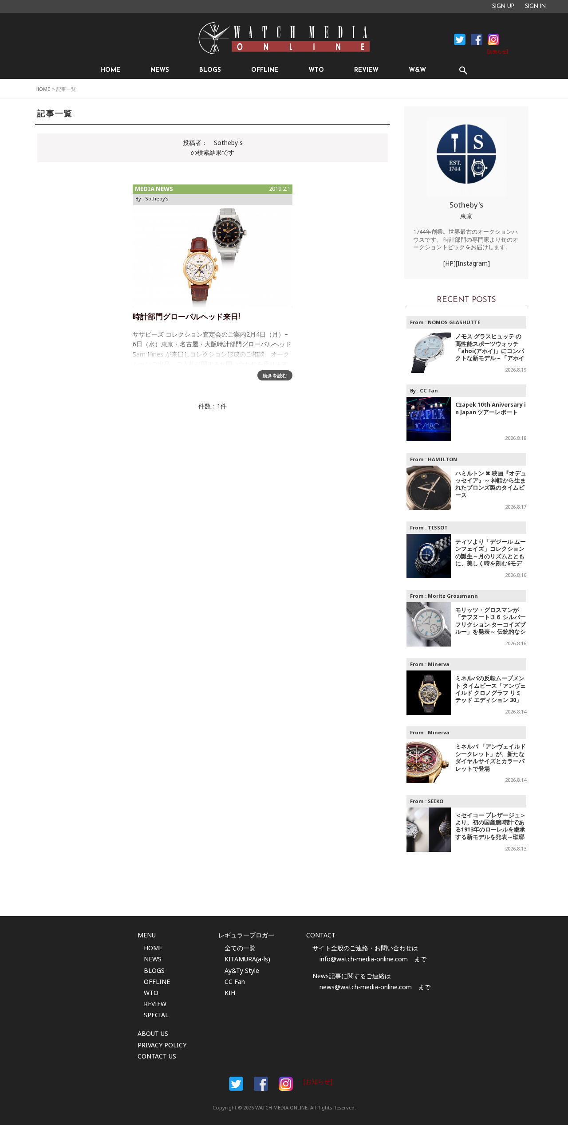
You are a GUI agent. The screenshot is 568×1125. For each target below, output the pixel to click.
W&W (417, 70)
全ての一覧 (240, 948)
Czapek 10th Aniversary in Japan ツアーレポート (490, 408)
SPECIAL (156, 1015)
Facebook (459, 39)
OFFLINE (264, 70)
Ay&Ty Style (242, 970)
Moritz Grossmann (453, 595)
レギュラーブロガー (246, 935)
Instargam (286, 1084)
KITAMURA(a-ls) (247, 959)
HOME (110, 70)
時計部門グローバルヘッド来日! (186, 317)
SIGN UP (503, 6)
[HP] (449, 263)
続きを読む (275, 375)
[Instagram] (473, 263)
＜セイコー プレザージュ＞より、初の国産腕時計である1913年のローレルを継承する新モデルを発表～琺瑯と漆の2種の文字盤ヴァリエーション (490, 833)
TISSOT (438, 527)
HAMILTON (442, 459)
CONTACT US (157, 1056)
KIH (230, 992)
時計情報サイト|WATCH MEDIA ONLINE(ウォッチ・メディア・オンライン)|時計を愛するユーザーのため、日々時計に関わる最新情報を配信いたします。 (284, 38)
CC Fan (429, 390)
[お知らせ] (497, 52)
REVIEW (366, 70)
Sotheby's (157, 198)
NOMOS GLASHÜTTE (454, 322)
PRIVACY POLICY (162, 1045)
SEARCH (463, 70)
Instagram (493, 39)
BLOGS (210, 70)
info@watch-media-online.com (364, 959)
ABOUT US (153, 1033)
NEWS (159, 70)
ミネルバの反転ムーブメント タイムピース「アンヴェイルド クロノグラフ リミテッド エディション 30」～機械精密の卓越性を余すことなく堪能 (490, 696)
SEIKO (435, 801)
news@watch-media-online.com (366, 987)
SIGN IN (535, 6)
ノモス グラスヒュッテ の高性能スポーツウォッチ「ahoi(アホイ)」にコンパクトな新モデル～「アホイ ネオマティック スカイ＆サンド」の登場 (490, 354)
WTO (316, 70)
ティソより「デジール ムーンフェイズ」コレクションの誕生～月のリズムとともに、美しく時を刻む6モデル (490, 556)
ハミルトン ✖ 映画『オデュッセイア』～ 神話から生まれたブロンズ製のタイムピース (490, 484)
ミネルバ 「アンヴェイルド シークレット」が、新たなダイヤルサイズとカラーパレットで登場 (490, 757)
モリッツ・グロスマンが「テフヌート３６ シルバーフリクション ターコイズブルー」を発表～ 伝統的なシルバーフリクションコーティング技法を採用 (490, 628)
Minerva (439, 664)
